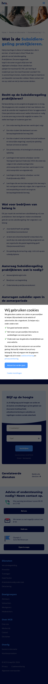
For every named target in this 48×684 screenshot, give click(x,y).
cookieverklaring (27, 356)
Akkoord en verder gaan (16, 365)
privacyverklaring (11, 359)
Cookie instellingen (14, 373)
